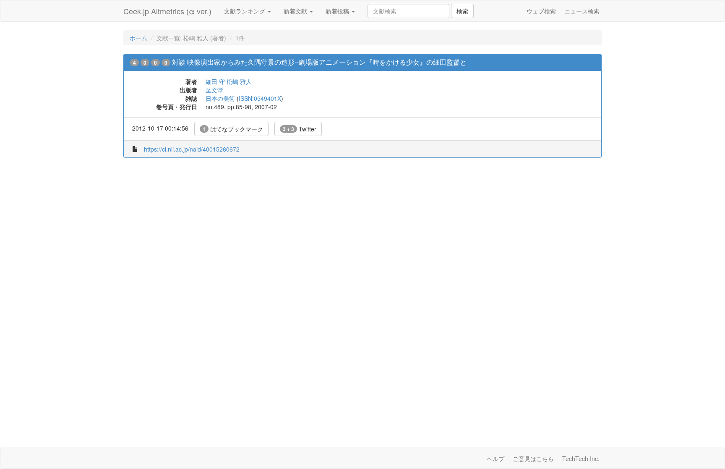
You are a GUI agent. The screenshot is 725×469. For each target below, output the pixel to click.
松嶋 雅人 (239, 81)
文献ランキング (245, 11)
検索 (462, 11)
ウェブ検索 (541, 11)
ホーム (138, 38)
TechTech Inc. (581, 458)
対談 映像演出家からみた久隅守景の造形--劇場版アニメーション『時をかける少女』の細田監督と (319, 62)
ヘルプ (495, 458)
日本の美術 (220, 98)
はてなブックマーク (233, 129)
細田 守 (215, 81)
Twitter (299, 129)
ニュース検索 (582, 11)
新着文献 (296, 11)
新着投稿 (338, 11)
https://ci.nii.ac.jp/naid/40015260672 (192, 149)
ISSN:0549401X (260, 98)
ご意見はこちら (533, 458)
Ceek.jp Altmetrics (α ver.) (167, 10)
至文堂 (214, 90)
